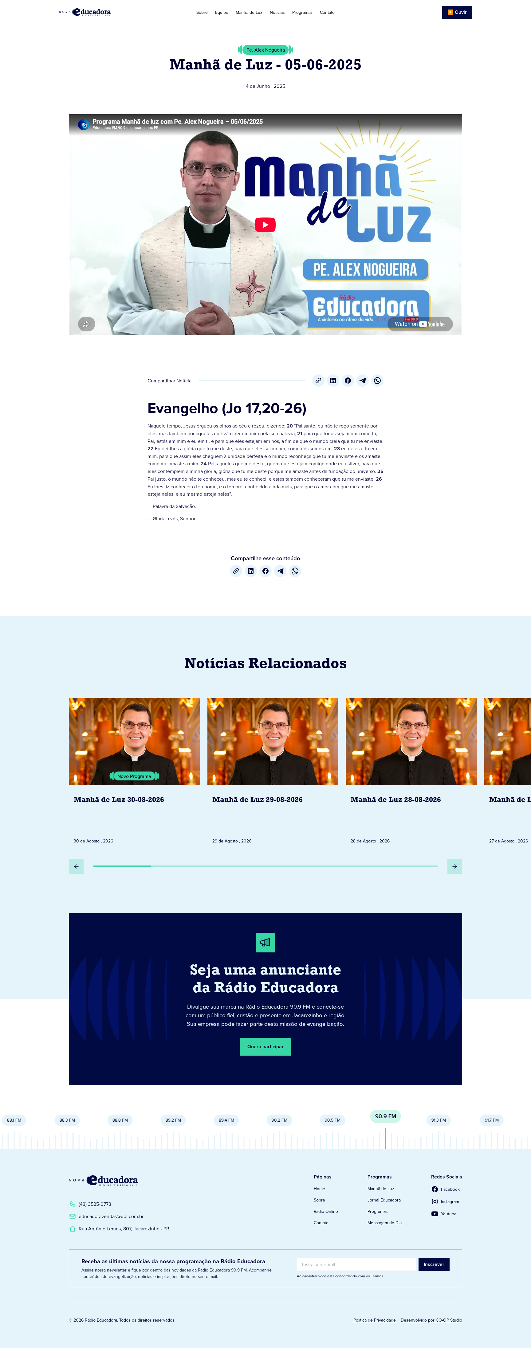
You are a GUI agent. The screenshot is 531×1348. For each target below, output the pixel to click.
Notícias (277, 12)
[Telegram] (362, 380)
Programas (302, 12)
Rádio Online (326, 1211)
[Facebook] (348, 380)
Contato (327, 12)
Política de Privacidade (374, 1320)
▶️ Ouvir (457, 12)
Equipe (221, 12)
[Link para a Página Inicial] (103, 1180)
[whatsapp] (377, 380)
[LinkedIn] (333, 380)
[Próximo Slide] (454, 866)
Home (319, 1189)
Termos (377, 1276)
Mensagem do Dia (385, 1223)
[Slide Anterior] (76, 866)
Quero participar (265, 1046)
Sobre (202, 12)
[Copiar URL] (318, 380)
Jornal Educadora (384, 1200)
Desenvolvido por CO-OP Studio (431, 1320)
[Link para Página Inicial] (102, 12)
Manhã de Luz (249, 12)
